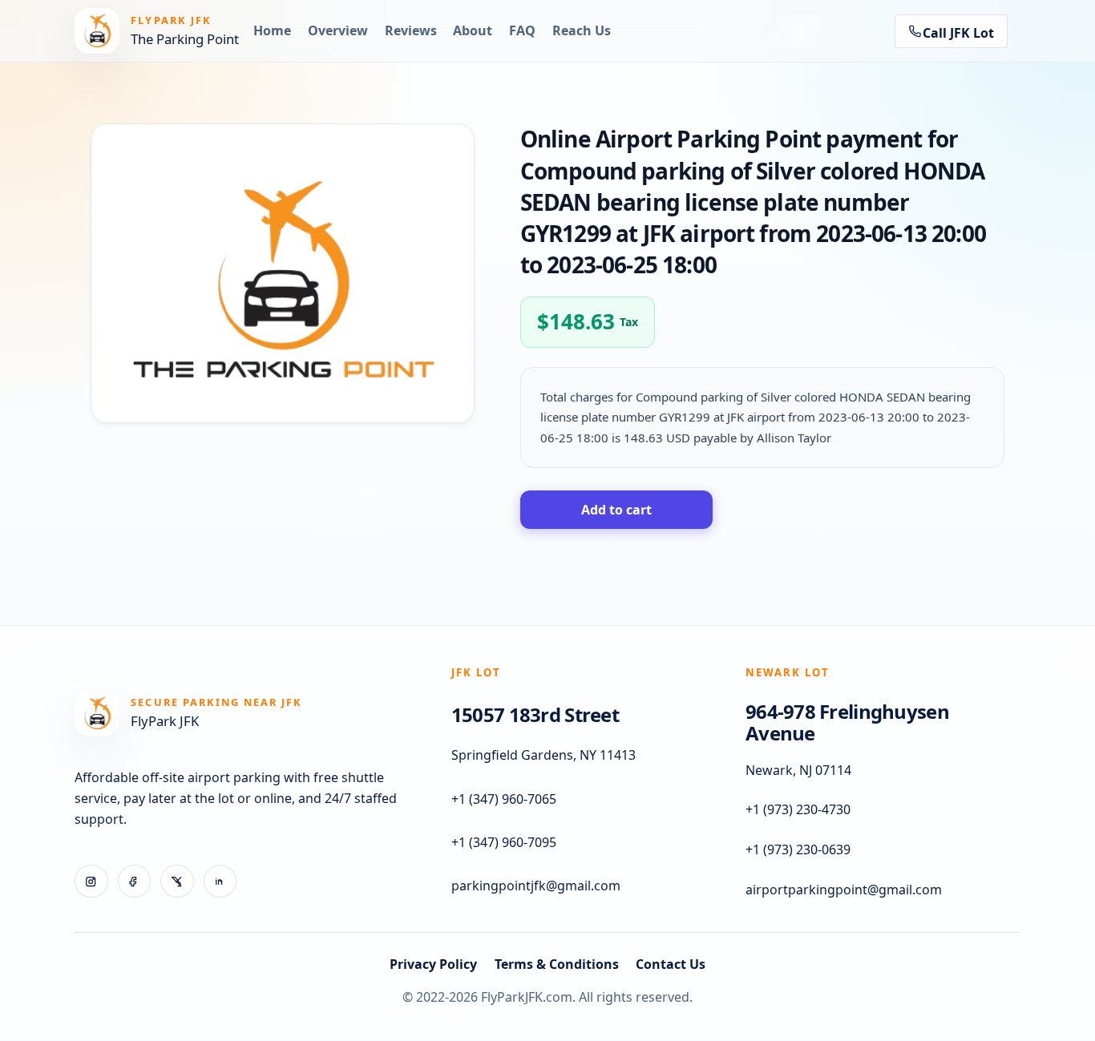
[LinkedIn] (220, 881)
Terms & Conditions (557, 964)
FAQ (522, 30)
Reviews (411, 30)
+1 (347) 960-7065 (503, 799)
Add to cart (616, 509)
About (472, 30)
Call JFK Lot (958, 33)
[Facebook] (135, 881)
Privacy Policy (433, 964)
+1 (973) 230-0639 (798, 850)
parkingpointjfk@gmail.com (535, 886)
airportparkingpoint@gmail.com (843, 889)
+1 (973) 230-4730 (798, 810)
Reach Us (581, 30)
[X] (177, 881)
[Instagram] (91, 881)
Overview (338, 30)
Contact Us (670, 964)
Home (272, 30)
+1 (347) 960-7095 (503, 843)
